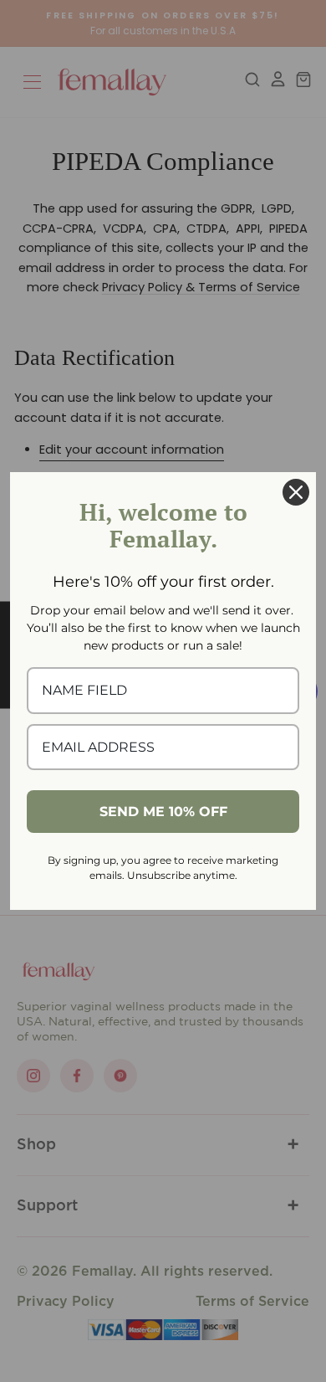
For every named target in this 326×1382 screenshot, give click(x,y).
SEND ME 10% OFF (163, 811)
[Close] (296, 492)
